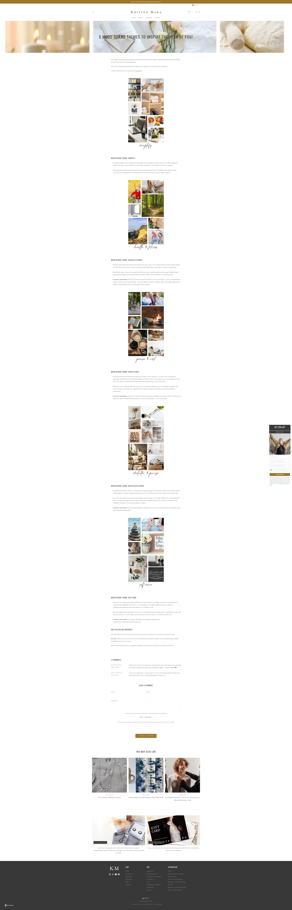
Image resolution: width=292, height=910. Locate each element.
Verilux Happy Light (157, 282)
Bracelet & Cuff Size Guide (177, 882)
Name (113, 692)
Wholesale (150, 887)
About (140, 17)
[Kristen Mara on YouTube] (116, 874)
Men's (128, 882)
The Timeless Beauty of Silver (109, 797)
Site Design (157, 904)
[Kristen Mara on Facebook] (113, 874)
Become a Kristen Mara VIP (177, 887)
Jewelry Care (172, 876)
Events (157, 17)
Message (114, 700)
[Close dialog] (290, 424)
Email (148, 692)
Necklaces (129, 874)
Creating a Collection (154, 884)
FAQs (169, 871)
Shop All (128, 884)
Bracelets (129, 879)
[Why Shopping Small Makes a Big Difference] (146, 775)
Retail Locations (152, 874)
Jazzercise (149, 267)
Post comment (146, 717)
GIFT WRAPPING (100, 842)
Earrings (128, 876)
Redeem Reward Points (176, 874)
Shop (134, 17)
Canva (126, 638)
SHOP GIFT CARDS (155, 842)
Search (149, 890)
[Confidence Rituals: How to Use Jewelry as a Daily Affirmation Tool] (182, 775)
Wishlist (170, 884)
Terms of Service (166, 722)
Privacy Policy (153, 722)
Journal (149, 17)
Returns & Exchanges (175, 879)
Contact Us (150, 879)
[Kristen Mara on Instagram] (110, 874)
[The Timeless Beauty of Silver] (109, 775)
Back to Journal (147, 735)
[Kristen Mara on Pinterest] (119, 874)
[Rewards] (9, 905)
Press (148, 882)
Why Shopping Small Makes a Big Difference (146, 797)
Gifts (127, 871)
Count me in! (280, 474)
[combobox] (272, 470)
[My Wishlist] (189, 12)
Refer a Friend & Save (175, 890)
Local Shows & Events (154, 876)
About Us (150, 871)
